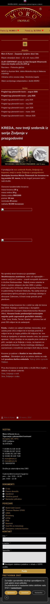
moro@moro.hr (11, 461)
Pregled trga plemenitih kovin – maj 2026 (17, 104)
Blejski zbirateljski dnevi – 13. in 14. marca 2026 (20, 58)
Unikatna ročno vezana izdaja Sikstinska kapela (20, 77)
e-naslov (6, 543)
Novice (24, 88)
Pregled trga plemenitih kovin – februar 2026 (18, 116)
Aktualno (25, 50)
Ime (4, 536)
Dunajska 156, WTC (10, 439)
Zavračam (24, 593)
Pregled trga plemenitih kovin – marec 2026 (18, 112)
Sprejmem (11, 593)
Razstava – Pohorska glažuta (12, 67)
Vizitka (6, 429)
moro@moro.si (10, 458)
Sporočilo (6, 550)
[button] (25, 44)
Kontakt (7, 531)
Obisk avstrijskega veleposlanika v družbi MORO (20, 81)
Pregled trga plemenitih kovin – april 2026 (17, 108)
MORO (25, 39)
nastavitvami (16, 588)
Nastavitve (38, 593)
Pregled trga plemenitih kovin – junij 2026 (17, 100)
